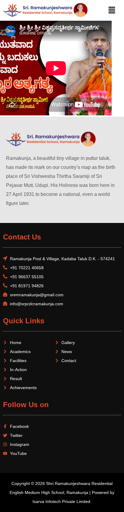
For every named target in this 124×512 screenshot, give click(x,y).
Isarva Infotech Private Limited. (62, 501)
